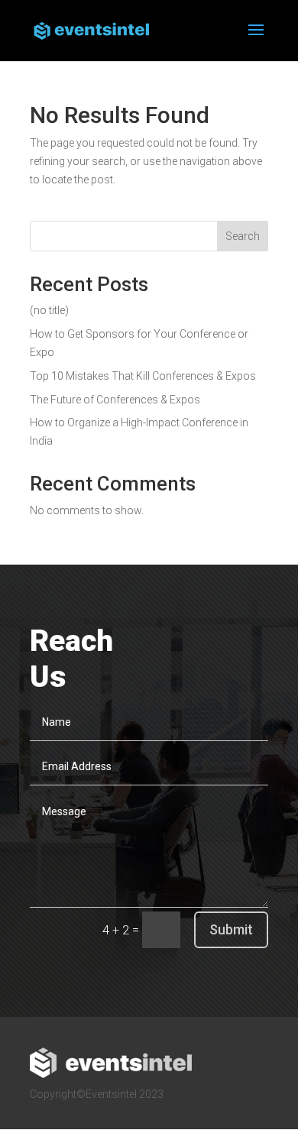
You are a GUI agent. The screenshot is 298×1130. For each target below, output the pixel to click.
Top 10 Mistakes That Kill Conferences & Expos (143, 376)
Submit (231, 929)
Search (242, 236)
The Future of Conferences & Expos (115, 399)
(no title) (49, 310)
